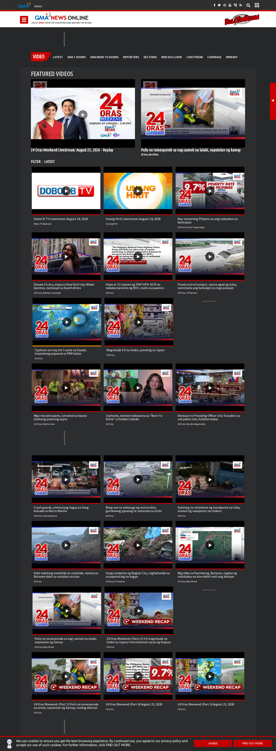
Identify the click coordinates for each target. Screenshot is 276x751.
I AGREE (213, 743)
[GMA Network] (24, 4)
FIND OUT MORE (252, 743)
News (38, 6)
